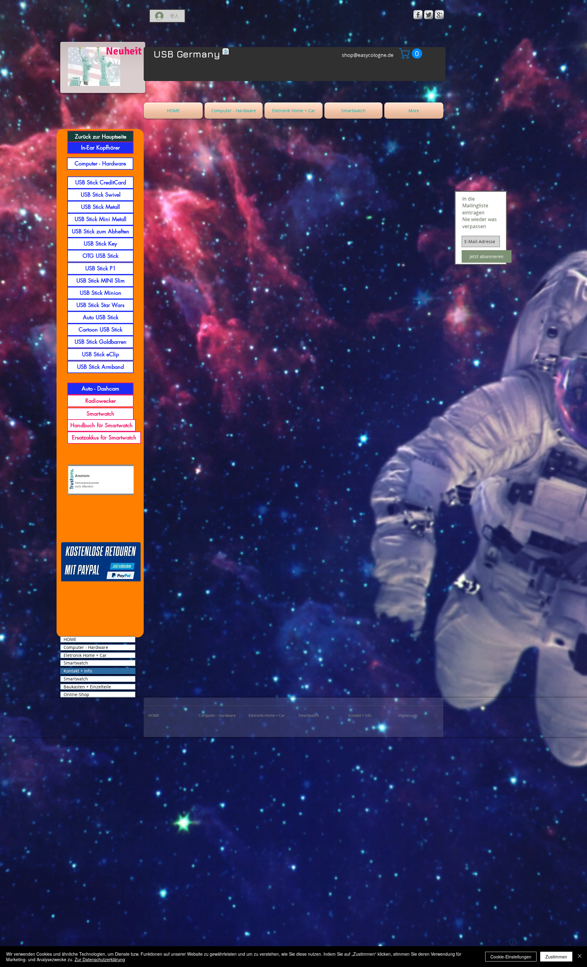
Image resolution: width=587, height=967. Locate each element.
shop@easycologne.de (367, 55)
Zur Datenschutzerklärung (100, 959)
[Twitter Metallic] (428, 14)
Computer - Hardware (86, 647)
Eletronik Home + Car (85, 655)
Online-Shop (76, 694)
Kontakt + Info (78, 671)
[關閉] (579, 956)
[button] (412, 53)
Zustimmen (556, 957)
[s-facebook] (418, 14)
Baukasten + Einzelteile (87, 687)
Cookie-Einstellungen (510, 957)
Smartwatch (76, 663)
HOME (70, 639)
